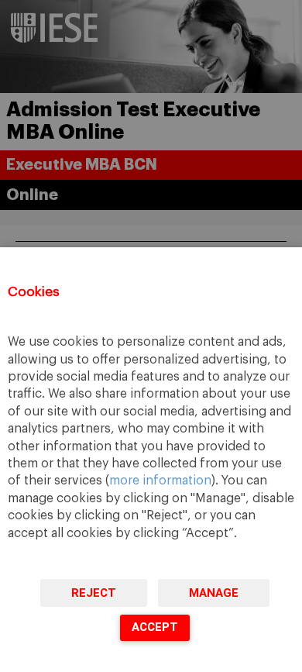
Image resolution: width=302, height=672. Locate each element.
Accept (155, 627)
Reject (93, 593)
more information (160, 480)
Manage (214, 593)
